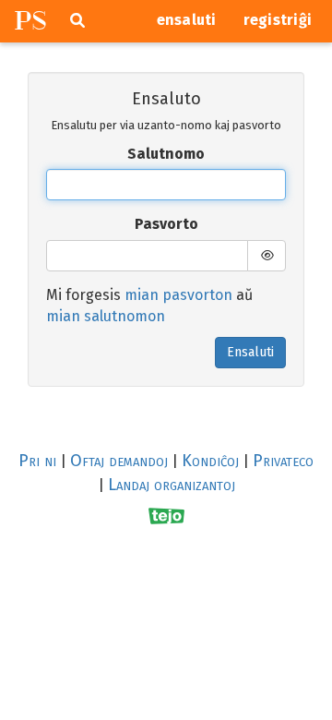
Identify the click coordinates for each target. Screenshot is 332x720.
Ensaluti (250, 352)
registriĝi (278, 20)
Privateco (283, 460)
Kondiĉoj (210, 460)
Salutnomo (166, 153)
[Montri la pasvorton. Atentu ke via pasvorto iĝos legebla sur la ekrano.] (266, 255)
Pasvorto (166, 224)
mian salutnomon (105, 316)
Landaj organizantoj (171, 484)
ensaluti (187, 20)
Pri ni (37, 460)
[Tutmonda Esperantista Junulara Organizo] (166, 515)
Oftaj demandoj (119, 460)
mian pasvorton (178, 295)
